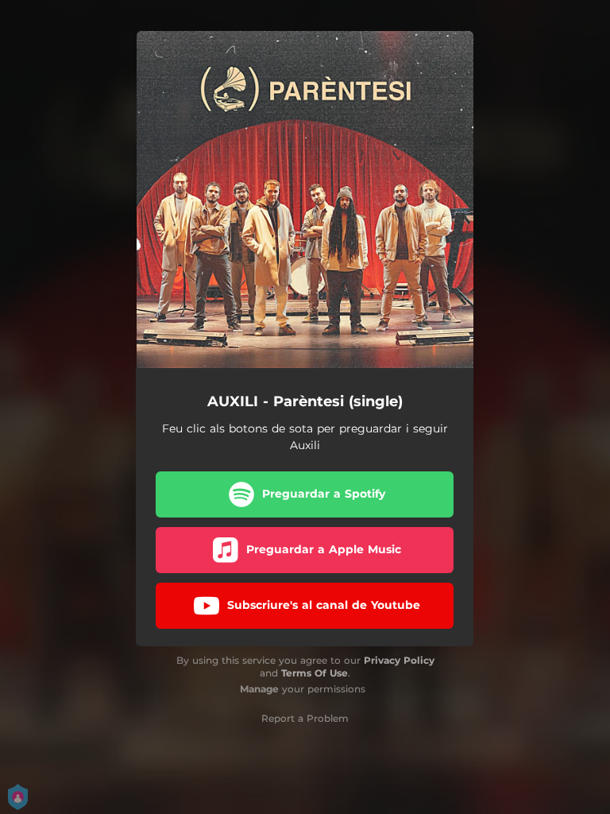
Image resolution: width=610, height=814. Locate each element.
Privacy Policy (399, 660)
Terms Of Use (314, 673)
